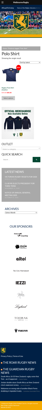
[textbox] (21, 149)
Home (5, 48)
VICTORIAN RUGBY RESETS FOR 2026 (21, 177)
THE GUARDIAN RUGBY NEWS (18, 370)
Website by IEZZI (6, 407)
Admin (38, 8)
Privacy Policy (6, 356)
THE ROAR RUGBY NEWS (19, 362)
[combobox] (21, 148)
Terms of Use (18, 356)
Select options (8, 98)
